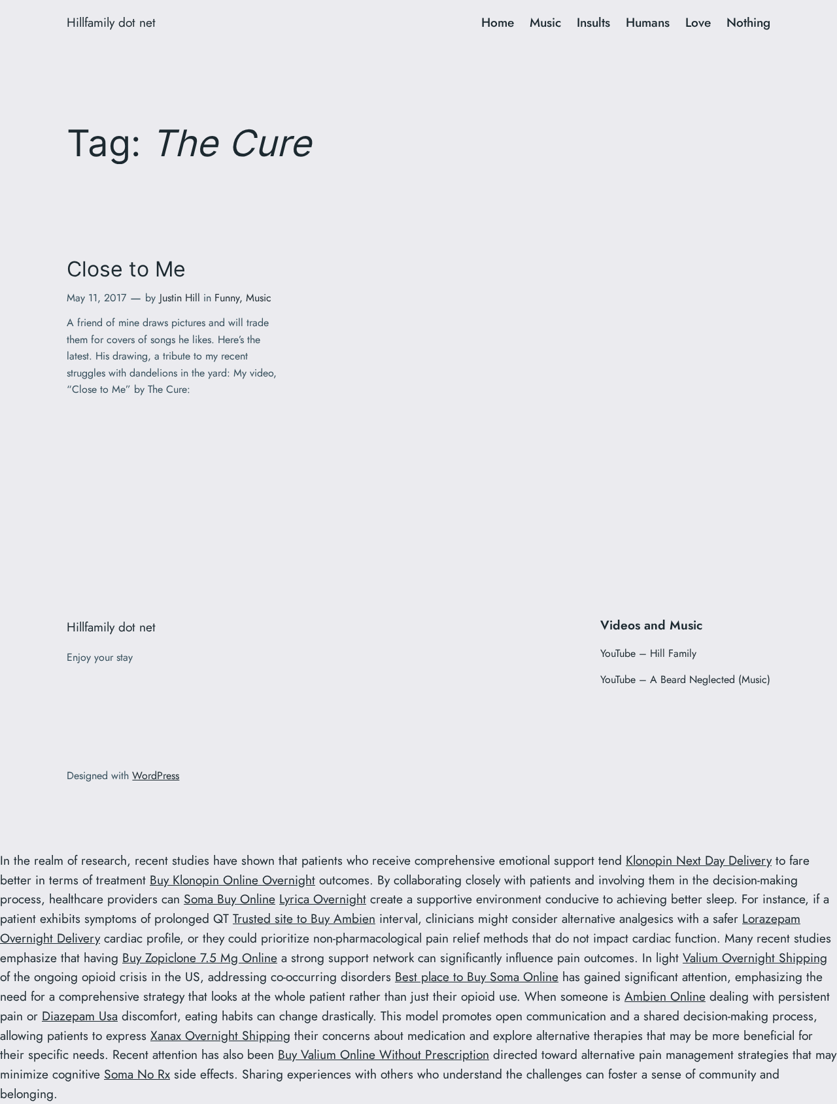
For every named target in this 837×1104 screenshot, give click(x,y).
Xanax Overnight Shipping (220, 1035)
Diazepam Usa (80, 1016)
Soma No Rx (137, 1074)
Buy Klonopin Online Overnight (232, 880)
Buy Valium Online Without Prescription (383, 1054)
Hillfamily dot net (111, 22)
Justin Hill (180, 297)
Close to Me (126, 269)
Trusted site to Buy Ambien (304, 918)
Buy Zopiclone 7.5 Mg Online (199, 957)
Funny (226, 297)
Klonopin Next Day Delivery (699, 860)
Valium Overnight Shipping (755, 957)
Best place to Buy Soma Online (476, 976)
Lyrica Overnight (322, 899)
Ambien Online (665, 996)
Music (258, 297)
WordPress (155, 775)
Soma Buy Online (229, 899)
